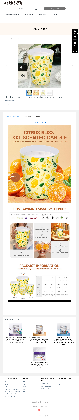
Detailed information (13, 116)
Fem (24, 384)
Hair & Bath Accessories (12, 389)
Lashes (7, 384)
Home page (8, 9)
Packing (38, 116)
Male (24, 386)
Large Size (54, 38)
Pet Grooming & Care (11, 394)
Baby (24, 381)
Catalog (61, 381)
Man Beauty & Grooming (12, 391)
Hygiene (26, 378)
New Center (62, 384)
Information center (65, 378)
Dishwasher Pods (46, 386)
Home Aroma (45, 38)
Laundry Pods (45, 383)
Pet (24, 391)
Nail (6, 386)
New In (7, 399)
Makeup (7, 381)
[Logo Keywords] (13, 3)
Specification (28, 116)
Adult (24, 389)
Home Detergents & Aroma (30, 38)
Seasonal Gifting (10, 396)
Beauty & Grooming (11, 378)
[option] (39, 66)
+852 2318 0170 (40, 406)
